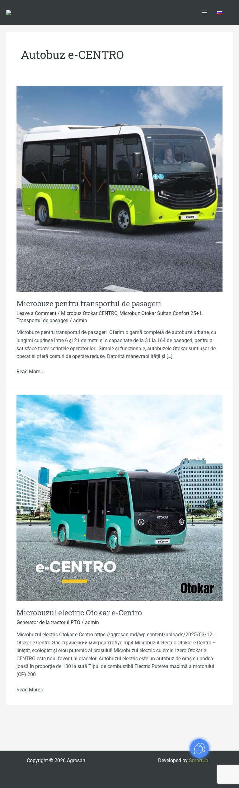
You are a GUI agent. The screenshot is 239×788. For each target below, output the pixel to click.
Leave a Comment (36, 313)
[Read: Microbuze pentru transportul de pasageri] (119, 188)
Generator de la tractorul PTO (48, 622)
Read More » (30, 371)
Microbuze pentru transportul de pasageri (88, 303)
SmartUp (198, 760)
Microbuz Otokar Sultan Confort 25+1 (161, 313)
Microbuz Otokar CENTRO (89, 313)
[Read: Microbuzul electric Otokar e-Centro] (119, 497)
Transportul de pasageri (42, 320)
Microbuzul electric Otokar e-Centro (79, 612)
